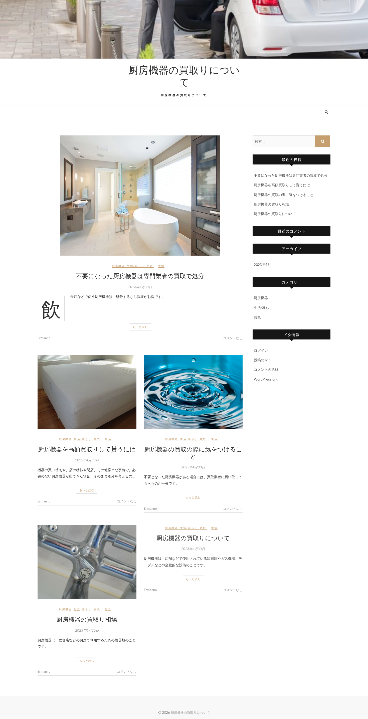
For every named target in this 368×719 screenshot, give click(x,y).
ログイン (261, 350)
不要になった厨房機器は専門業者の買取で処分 (140, 276)
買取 (150, 265)
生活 (161, 265)
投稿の (262, 360)
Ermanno (44, 338)
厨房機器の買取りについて (184, 76)
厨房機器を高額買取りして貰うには (87, 449)
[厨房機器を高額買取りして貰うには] (87, 392)
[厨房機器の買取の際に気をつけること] (193, 392)
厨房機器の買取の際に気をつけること (193, 452)
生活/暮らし (136, 265)
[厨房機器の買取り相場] (87, 562)
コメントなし (233, 338)
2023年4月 (262, 264)
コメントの (266, 369)
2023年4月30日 (140, 287)
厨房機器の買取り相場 (87, 619)
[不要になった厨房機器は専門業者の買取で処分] (140, 195)
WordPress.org (266, 379)
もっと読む (140, 326)
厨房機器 (118, 265)
